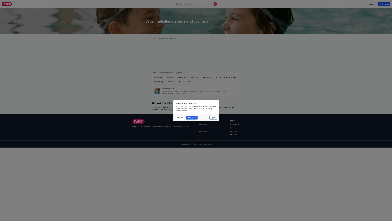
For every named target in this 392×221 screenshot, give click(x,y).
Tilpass (213, 118)
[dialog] (196, 110)
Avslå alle (180, 118)
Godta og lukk (191, 118)
